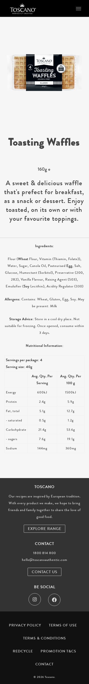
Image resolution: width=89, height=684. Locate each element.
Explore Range (44, 528)
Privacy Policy (25, 625)
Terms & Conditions (44, 638)
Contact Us (44, 572)
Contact (44, 664)
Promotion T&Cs (58, 651)
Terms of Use (63, 625)
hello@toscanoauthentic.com (44, 559)
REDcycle (23, 651)
